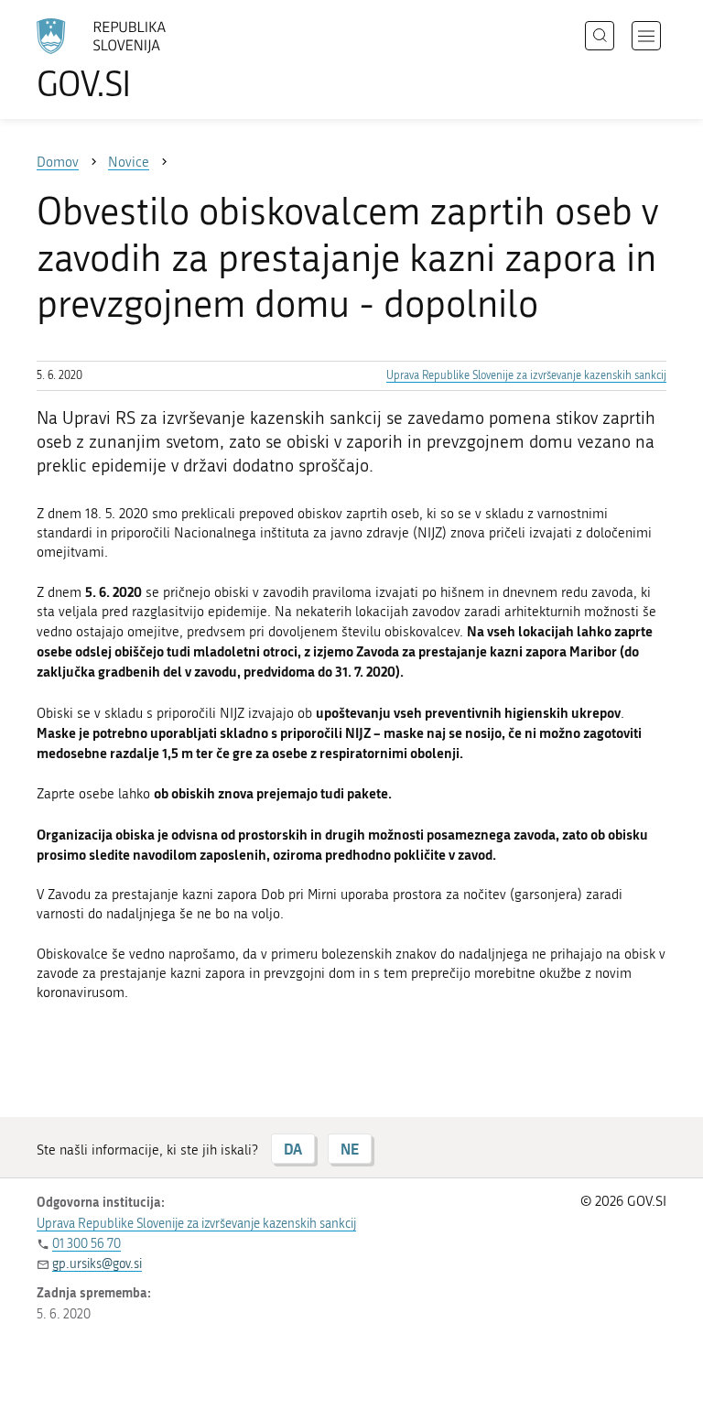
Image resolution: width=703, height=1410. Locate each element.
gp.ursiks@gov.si (97, 1264)
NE (350, 1148)
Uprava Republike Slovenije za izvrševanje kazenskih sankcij (526, 375)
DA (293, 1148)
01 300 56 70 (86, 1244)
